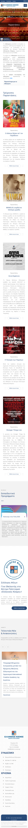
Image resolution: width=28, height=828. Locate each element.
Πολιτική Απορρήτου (20, 824)
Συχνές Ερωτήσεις (10, 803)
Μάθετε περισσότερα (14, 165)
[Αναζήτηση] (27, 1)
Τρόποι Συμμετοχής (10, 780)
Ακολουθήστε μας (9, 793)
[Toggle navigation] (25, 5)
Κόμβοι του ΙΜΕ (9, 763)
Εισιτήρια (3, 1)
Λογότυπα (7, 806)
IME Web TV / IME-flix (10, 760)
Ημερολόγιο (8, 777)
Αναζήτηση (8, 767)
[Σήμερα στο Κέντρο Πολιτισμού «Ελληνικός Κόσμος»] (24, 1)
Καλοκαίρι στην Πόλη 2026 (11, 517)
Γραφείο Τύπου (9, 787)
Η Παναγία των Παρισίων (14, 360)
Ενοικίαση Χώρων (9, 784)
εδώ (11, 78)
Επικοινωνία (8, 796)
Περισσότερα (5, 695)
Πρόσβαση (8, 1)
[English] (25, 1)
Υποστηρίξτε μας (9, 790)
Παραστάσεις (14, 130)
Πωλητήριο (8, 770)
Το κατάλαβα (14, 826)
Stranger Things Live (14, 430)
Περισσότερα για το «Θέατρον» (10, 82)
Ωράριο (14, 1)
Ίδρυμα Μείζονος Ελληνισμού (13, 757)
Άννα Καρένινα (14, 276)
